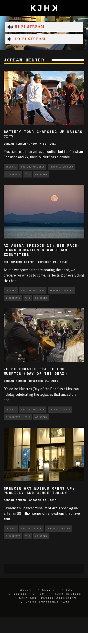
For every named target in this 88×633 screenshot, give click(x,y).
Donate (20, 594)
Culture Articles (32, 166)
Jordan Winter (15, 144)
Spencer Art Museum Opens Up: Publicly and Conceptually (39, 490)
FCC (41, 594)
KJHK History (68, 594)
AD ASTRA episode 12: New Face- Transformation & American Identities (42, 250)
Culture (11, 166)
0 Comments (13, 174)
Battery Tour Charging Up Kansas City (43, 133)
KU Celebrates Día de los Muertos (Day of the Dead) (35, 371)
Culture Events (60, 409)
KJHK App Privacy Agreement (47, 598)
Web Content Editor (19, 262)
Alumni (48, 590)
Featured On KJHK (61, 166)
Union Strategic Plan (48, 601)
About (25, 590)
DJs (69, 590)
